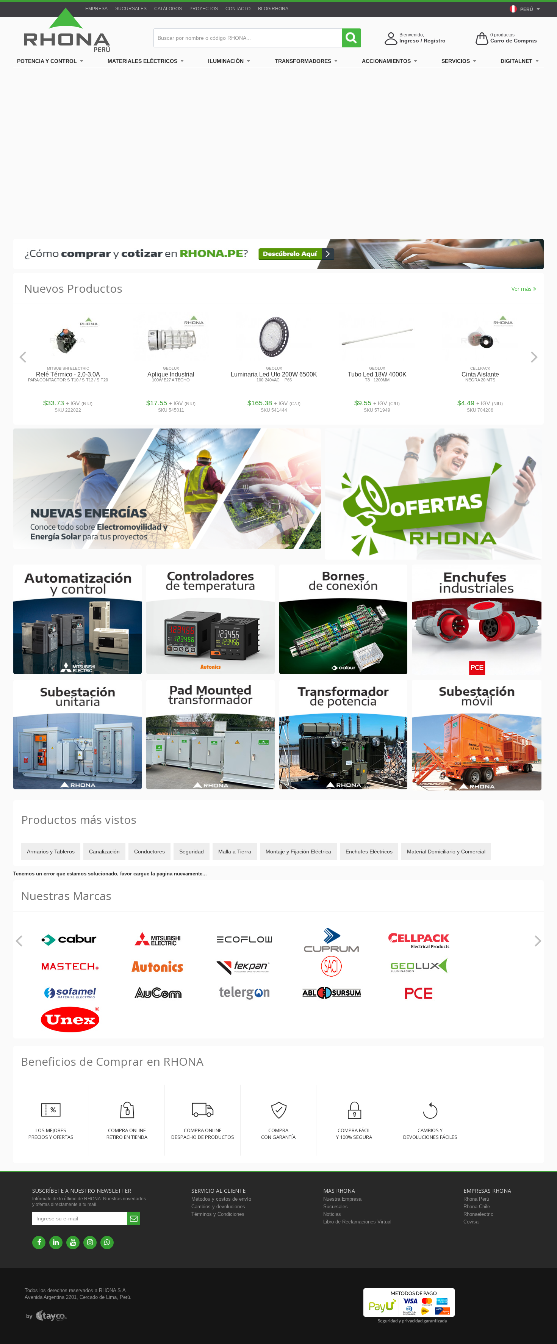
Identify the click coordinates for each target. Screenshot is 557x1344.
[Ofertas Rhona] (433, 494)
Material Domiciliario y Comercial (446, 851)
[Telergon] (244, 993)
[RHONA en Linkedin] (56, 1242)
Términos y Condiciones (217, 1214)
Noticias (332, 1214)
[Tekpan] (244, 967)
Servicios (455, 61)
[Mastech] (70, 967)
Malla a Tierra (234, 851)
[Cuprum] (331, 940)
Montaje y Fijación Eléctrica (298, 851)
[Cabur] (70, 940)
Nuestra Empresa (342, 1199)
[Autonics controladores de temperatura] (210, 620)
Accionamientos (386, 61)
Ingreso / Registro (422, 41)
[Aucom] (157, 993)
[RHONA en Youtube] (73, 1242)
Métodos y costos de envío (221, 1199)
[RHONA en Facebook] (38, 1242)
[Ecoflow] (244, 940)
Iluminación (226, 61)
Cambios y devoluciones (218, 1206)
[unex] (70, 1020)
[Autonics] (157, 967)
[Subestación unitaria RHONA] (77, 735)
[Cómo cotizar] (278, 267)
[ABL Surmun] (331, 993)
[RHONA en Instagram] (90, 1242)
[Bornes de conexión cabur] (343, 620)
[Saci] (331, 967)
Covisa (471, 1222)
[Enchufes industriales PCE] (476, 620)
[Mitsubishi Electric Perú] (157, 940)
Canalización (104, 851)
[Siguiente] (534, 357)
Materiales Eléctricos (142, 61)
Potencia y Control (47, 61)
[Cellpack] (418, 940)
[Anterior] (23, 357)
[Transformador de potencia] (343, 735)
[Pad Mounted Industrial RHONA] (210, 735)
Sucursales (131, 8)
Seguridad (191, 851)
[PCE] (418, 993)
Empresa (96, 8)
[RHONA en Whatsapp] (107, 1242)
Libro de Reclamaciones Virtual (357, 1222)
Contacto (237, 8)
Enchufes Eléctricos (369, 851)
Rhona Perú (476, 1199)
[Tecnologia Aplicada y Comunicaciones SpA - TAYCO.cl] (46, 1316)
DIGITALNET (516, 61)
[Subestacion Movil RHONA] (476, 735)
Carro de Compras (513, 41)
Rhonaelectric (478, 1214)
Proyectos (203, 8)
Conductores (149, 851)
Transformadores (303, 61)
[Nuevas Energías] (167, 489)
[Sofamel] (70, 993)
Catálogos (168, 8)
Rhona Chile (476, 1206)
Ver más (522, 288)
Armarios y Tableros (51, 851)
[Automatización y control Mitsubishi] (77, 620)
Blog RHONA (273, 8)
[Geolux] (418, 967)
